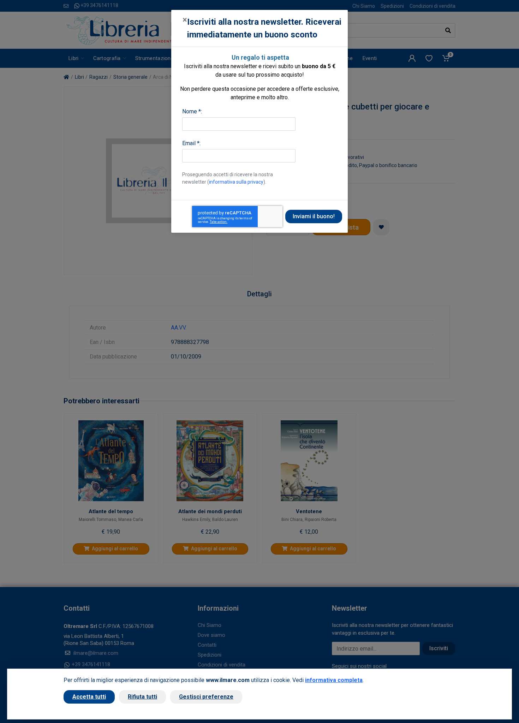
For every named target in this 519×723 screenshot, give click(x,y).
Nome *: (192, 111)
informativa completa (334, 680)
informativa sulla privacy (236, 182)
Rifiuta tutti (142, 696)
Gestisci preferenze (206, 696)
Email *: (191, 143)
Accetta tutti (89, 696)
